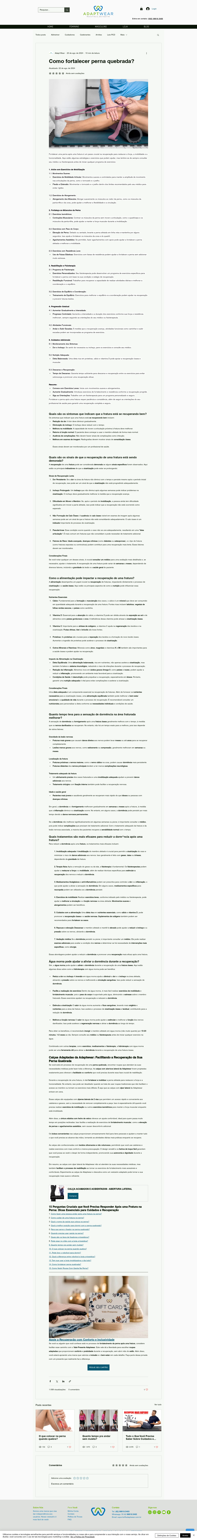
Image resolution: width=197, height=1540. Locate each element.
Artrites (99, 35)
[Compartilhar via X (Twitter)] (56, 1381)
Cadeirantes (85, 35)
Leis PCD (111, 35)
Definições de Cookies (166, 1535)
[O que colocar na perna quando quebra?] (55, 1420)
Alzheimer (55, 35)
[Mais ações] (146, 53)
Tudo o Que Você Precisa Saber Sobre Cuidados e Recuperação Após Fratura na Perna (141, 1437)
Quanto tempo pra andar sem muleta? (96, 1437)
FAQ (69, 1519)
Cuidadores (70, 35)
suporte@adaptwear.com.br (129, 1517)
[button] (141, 8)
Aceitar (185, 1535)
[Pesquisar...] (67, 10)
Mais (122, 35)
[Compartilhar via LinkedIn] (63, 1381)
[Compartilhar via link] (70, 1381)
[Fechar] (193, 1535)
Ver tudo (157, 1404)
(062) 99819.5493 (155, 19)
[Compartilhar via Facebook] (50, 1381)
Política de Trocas (75, 1517)
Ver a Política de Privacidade (82, 1536)
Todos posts (41, 35)
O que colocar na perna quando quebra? (52, 1437)
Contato (71, 1514)
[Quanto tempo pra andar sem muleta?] (98, 1420)
